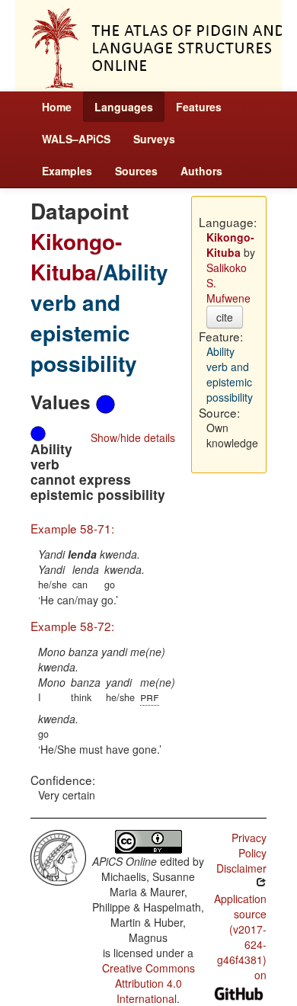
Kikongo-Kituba (76, 256)
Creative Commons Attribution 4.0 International (148, 983)
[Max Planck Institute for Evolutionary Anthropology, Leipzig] (58, 855)
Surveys (154, 138)
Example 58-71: (72, 528)
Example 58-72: (72, 625)
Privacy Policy (249, 845)
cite (224, 317)
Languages (123, 106)
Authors (201, 170)
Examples (67, 170)
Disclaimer (241, 868)
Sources (136, 170)
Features (199, 106)
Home (57, 106)
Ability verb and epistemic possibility (99, 317)
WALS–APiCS (76, 138)
